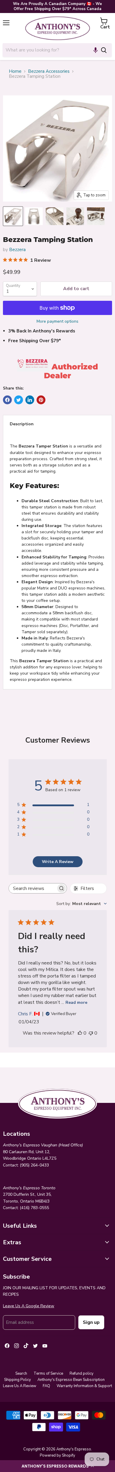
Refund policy (81, 1373)
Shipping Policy (17, 1379)
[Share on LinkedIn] (29, 399)
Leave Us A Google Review (28, 1306)
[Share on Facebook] (7, 399)
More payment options (57, 321)
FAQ (46, 1386)
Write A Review (57, 862)
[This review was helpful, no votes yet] (80, 1033)
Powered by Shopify (57, 1455)
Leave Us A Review (19, 1386)
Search (21, 1373)
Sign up (91, 1322)
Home (15, 71)
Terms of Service (48, 1373)
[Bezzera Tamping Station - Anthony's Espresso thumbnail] (13, 216)
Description (22, 424)
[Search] (104, 50)
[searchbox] (32, 888)
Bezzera (17, 250)
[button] (57, 1466)
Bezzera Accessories (49, 71)
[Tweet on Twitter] (18, 399)
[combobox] (49, 50)
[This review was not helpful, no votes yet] (91, 1033)
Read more (76, 1002)
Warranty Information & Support (84, 1386)
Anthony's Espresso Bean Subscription (71, 1379)
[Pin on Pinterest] (41, 399)
